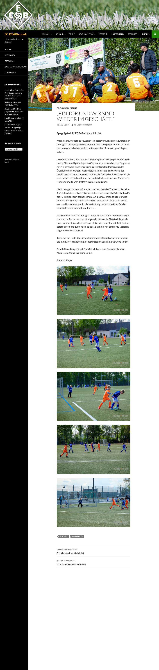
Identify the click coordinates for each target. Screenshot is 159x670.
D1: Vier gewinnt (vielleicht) (70, 551)
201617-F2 (63, 536)
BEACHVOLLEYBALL (87, 34)
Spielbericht (77, 536)
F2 (58, 108)
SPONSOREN (133, 34)
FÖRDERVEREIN (117, 34)
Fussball (64, 108)
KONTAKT (8, 49)
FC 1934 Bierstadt (16, 34)
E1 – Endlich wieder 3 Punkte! (71, 562)
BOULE (72, 34)
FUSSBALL (45, 34)
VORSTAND (103, 34)
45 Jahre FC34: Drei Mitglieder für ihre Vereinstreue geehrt (14, 112)
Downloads (10, 73)
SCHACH (59, 34)
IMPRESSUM (9, 61)
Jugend (73, 108)
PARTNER (146, 34)
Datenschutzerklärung (16, 67)
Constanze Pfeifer (83, 125)
